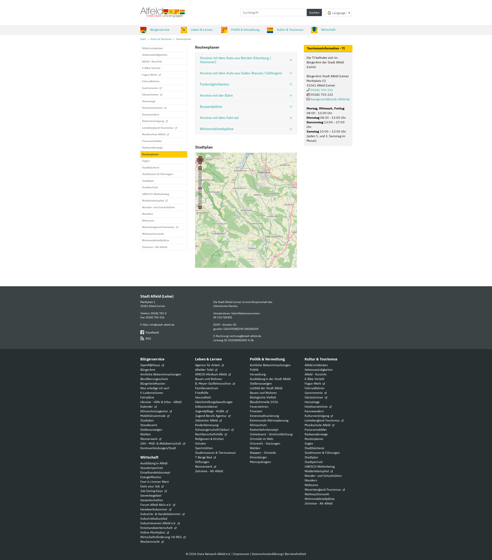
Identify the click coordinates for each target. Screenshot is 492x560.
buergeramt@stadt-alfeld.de (330, 99)
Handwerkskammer (154, 509)
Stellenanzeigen (151, 429)
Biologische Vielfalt (263, 397)
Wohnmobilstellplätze (320, 499)
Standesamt (148, 425)
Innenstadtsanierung (264, 416)
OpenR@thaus (150, 365)
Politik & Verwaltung (245, 30)
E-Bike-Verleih (314, 379)
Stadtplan (147, 420)
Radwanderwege (316, 434)
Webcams (311, 485)
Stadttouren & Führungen (322, 453)
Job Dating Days (152, 491)
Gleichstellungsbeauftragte (214, 402)
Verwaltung (258, 374)
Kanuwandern (314, 411)
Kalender (147, 406)
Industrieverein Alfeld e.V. (158, 523)
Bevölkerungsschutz (154, 379)
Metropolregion (260, 462)
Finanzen (256, 411)
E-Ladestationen (151, 393)
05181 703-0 (158, 313)
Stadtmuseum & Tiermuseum (215, 453)
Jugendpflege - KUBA (210, 411)
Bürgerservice (160, 30)
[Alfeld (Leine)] (162, 12)
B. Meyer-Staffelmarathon (213, 383)
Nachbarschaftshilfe (209, 434)
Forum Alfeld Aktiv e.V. (156, 505)
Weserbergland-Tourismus (323, 489)
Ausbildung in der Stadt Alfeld (270, 379)
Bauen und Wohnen (208, 379)
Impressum (241, 554)
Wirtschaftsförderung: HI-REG (161, 537)
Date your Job (150, 486)
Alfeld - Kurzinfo (316, 374)
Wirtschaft (328, 30)
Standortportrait (151, 468)
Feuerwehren (259, 406)
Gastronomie (314, 393)
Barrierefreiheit (295, 554)
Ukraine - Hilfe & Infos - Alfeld (160, 402)
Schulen (200, 443)
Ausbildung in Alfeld (153, 463)
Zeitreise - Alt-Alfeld (209, 471)
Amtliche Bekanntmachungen (160, 374)
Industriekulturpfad (153, 518)
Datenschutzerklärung (267, 554)
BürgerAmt (147, 370)
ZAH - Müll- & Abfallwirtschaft (161, 443)
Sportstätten (204, 448)
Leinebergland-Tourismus (322, 420)
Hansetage (312, 402)
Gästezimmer (314, 397)
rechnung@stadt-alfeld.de (245, 336)
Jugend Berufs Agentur (211, 416)
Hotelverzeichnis (316, 406)
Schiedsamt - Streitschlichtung (271, 434)
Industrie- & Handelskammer (160, 514)
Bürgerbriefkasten (152, 383)
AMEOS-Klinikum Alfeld (211, 374)
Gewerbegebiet (150, 495)
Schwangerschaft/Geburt (212, 429)
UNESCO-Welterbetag (320, 466)
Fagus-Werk (313, 383)
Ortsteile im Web (261, 439)
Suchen (314, 12)
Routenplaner (314, 439)
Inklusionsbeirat (206, 406)
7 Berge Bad (204, 457)
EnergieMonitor (150, 477)
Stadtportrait (314, 462)
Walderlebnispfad (317, 471)
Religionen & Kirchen (209, 439)
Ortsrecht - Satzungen (265, 443)
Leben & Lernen (202, 30)
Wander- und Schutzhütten (323, 476)
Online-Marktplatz (153, 532)
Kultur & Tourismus (290, 30)
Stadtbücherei (314, 448)
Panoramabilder (316, 429)
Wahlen (145, 434)
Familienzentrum (206, 388)
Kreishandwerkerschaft (156, 528)
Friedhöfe (201, 393)
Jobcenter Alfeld (207, 420)
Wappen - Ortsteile (263, 453)
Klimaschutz (258, 425)
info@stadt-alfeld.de (162, 324)
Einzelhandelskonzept (155, 472)
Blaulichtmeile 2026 (264, 402)
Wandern (311, 480)
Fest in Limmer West (154, 482)
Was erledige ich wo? (154, 388)
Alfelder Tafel (204, 370)
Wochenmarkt (150, 541)
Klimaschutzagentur (154, 411)
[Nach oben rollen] (483, 551)
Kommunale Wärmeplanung (269, 420)
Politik (254, 370)
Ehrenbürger (258, 457)
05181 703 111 (321, 90)
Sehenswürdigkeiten (319, 370)
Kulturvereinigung (317, 416)
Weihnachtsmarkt (317, 494)
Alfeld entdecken (316, 365)
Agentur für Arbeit (208, 365)
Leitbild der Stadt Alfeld (266, 388)
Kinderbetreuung (206, 425)
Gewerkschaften (151, 500)
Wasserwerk (149, 439)
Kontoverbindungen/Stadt (158, 448)
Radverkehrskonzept (264, 429)
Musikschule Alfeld (318, 425)
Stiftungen (202, 462)
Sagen (309, 443)
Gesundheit (203, 397)
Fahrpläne (147, 397)
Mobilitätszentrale (153, 416)
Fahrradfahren (314, 388)
